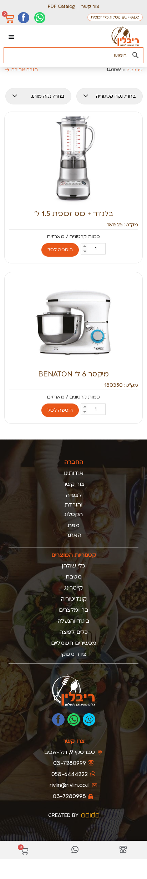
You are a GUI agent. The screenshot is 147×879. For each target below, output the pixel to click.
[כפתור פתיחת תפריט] (11, 37)
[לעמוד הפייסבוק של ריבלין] (58, 719)
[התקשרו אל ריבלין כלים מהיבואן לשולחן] (123, 850)
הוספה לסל (60, 249)
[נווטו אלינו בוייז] (89, 719)
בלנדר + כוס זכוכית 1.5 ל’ (73, 214)
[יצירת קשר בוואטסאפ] (39, 17)
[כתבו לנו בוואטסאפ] (73, 719)
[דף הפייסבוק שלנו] (23, 17)
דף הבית (134, 70)
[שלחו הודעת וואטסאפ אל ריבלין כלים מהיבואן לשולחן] (74, 850)
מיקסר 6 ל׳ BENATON (73, 374)
